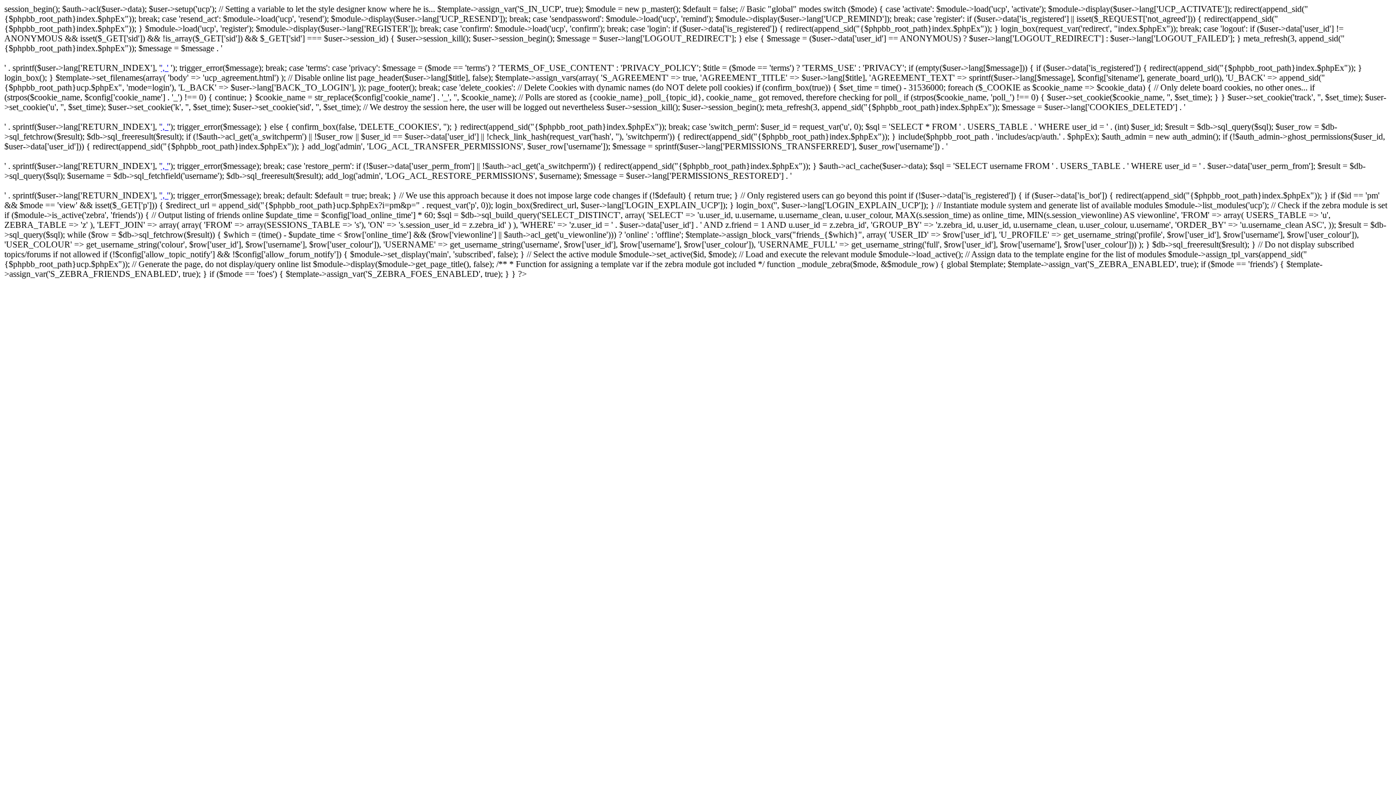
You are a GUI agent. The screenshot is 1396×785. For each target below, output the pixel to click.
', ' (165, 68)
